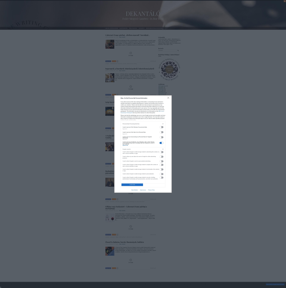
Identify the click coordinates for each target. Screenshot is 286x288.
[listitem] (143, 124)
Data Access (143, 190)
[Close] (168, 98)
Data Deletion (134, 190)
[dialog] (143, 144)
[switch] (161, 127)
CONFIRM (132, 184)
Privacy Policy (151, 190)
